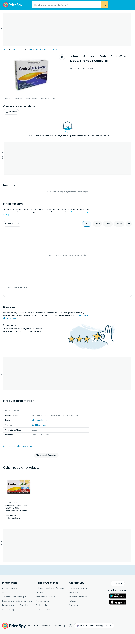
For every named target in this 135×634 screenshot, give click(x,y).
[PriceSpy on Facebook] (65, 625)
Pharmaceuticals (42, 49)
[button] (11, 112)
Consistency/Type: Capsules (82, 68)
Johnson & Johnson (40, 420)
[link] (18, 496)
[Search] (104, 4)
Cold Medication (57, 49)
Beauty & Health (17, 49)
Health (29, 49)
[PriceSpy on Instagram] (70, 625)
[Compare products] (62, 57)
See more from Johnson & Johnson (18, 446)
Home (5, 49)
